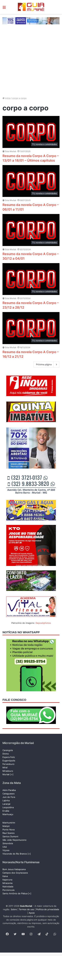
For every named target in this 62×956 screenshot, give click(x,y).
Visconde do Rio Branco (14, 853)
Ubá (4, 846)
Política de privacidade (47, 909)
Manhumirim (8, 822)
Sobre (14, 909)
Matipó (6, 826)
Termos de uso (26, 909)
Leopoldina (8, 807)
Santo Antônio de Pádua (14, 893)
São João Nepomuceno (14, 840)
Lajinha (6, 800)
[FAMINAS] (31, 20)
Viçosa (5, 850)
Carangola (7, 750)
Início (7, 98)
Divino (5, 753)
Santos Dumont (10, 836)
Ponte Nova (8, 829)
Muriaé (6, 774)
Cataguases (8, 793)
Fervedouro (8, 764)
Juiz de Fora (8, 797)
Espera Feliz (8, 757)
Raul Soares (8, 833)
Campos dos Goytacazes (15, 872)
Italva (5, 876)
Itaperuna (7, 879)
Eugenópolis (8, 760)
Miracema (7, 883)
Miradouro (7, 771)
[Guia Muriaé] (31, 7)
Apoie (32, 912)
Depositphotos (43, 623)
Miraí (4, 767)
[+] (11, 774)
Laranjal (6, 804)
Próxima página (44, 364)
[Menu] (4, 8)
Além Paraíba (9, 790)
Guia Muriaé (10, 151)
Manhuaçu (7, 814)
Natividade (7, 886)
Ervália (5, 811)
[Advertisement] (31, 63)
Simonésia (7, 843)
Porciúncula (8, 890)
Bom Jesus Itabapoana (14, 869)
